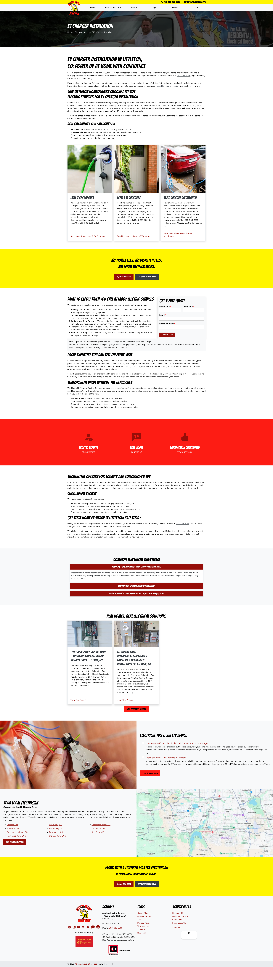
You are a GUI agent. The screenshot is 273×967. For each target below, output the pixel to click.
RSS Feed (141, 933)
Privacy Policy (143, 923)
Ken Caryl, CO (98, 832)
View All (176, 927)
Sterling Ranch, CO (57, 836)
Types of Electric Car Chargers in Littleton (165, 757)
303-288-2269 (183, 75)
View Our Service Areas (15, 842)
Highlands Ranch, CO (16, 836)
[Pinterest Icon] (98, 927)
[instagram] (74, 927)
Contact (196, 7)
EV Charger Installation (103, 32)
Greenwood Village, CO (17, 832)
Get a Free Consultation (196, 2)
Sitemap (141, 929)
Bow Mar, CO (13, 828)
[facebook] (70, 927)
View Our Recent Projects (136, 709)
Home (92, 7)
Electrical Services (83, 32)
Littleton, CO (12, 824)
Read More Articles (150, 773)
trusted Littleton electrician (167, 86)
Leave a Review (144, 916)
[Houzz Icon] (88, 927)
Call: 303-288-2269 (171, 2)
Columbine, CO (55, 824)
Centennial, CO (98, 828)
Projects (175, 7)
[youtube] (79, 927)
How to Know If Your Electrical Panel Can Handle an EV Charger (176, 743)
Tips (154, 7)
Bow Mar (102, 129)
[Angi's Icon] (93, 927)
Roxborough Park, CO (58, 828)
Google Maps (143, 913)
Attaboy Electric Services (86, 964)
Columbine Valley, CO (101, 824)
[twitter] (83, 927)
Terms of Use (143, 926)
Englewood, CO (56, 832)
